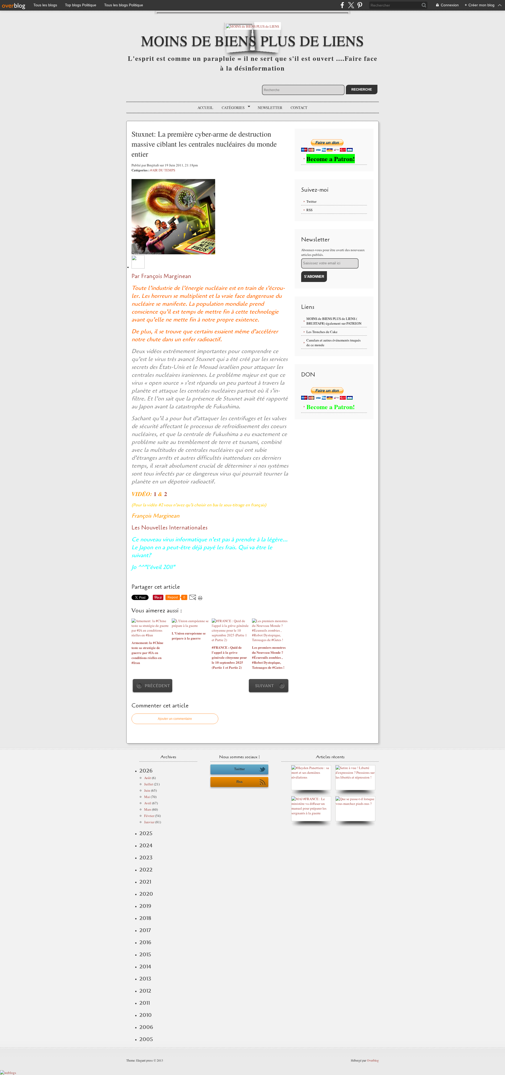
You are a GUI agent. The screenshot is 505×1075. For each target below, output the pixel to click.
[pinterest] (359, 5)
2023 (146, 857)
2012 (145, 991)
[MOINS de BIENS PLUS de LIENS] (252, 26)
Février (149, 815)
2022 (146, 869)
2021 (145, 882)
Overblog (373, 1060)
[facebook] (342, 5)
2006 (146, 1027)
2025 (146, 833)
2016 (145, 942)
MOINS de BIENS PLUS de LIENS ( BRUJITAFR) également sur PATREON (333, 321)
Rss (239, 782)
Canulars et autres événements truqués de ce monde (333, 342)
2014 (145, 966)
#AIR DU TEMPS (162, 170)
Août (147, 777)
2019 (145, 906)
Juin (147, 790)
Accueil (205, 107)
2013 (145, 978)
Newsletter (270, 107)
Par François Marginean (161, 276)
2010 (145, 1015)
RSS (309, 209)
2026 (146, 770)
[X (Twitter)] (351, 5)
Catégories (231, 107)
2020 (146, 894)
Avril (147, 803)
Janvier (149, 822)
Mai (147, 796)
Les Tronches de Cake (321, 331)
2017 (145, 930)
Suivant (264, 685)
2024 (146, 845)
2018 (145, 918)
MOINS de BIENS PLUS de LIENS (252, 40)
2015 (145, 954)
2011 (144, 1003)
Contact (299, 107)
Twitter (311, 201)
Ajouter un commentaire (175, 719)
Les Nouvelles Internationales (170, 528)
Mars (147, 809)
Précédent (157, 685)
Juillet (148, 784)
